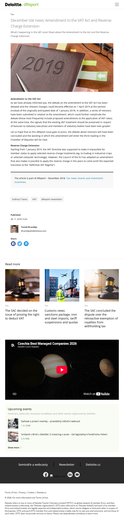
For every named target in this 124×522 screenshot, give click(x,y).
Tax (12, 14)
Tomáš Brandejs (29, 227)
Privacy (22, 492)
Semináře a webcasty (33, 464)
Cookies (31, 492)
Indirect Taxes (19, 199)
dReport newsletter (51, 199)
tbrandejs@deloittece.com (33, 230)
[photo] (22, 285)
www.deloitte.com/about (74, 513)
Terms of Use (11, 492)
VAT (34, 199)
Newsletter (66, 464)
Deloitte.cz (93, 464)
